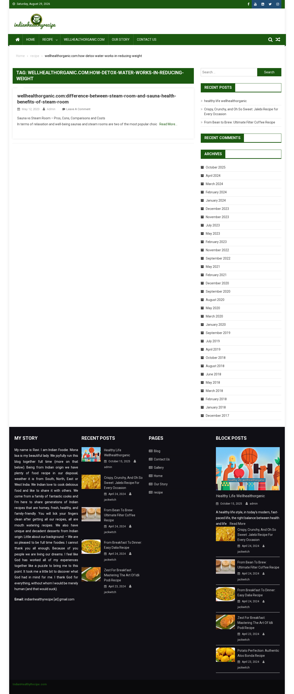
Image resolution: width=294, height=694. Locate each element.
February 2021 (216, 275)
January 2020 (216, 324)
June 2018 (213, 374)
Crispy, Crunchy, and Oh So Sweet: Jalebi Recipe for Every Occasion (123, 483)
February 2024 (216, 192)
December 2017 (217, 415)
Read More (238, 523)
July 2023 (213, 225)
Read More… (168, 124)
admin (51, 109)
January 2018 (216, 407)
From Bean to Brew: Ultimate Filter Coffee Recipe (239, 122)
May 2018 (213, 382)
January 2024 (216, 200)
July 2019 (213, 341)
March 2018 (214, 391)
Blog (157, 451)
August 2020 (215, 300)
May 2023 (213, 233)
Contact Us (146, 39)
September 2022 (218, 258)
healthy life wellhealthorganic (225, 101)
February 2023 (216, 242)
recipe (47, 39)
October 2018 (216, 358)
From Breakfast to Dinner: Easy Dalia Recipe (123, 545)
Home (30, 39)
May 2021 (213, 266)
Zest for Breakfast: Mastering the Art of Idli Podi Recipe (121, 575)
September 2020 (218, 291)
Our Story (121, 39)
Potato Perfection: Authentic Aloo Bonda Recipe (258, 653)
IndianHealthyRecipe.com (30, 684)
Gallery (159, 467)
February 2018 (216, 399)
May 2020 (213, 308)
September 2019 (218, 333)
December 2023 (217, 209)
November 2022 (217, 250)
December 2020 (217, 283)
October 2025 (216, 167)
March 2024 (214, 184)
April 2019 (213, 349)
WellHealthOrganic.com (84, 39)
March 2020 (214, 316)
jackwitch (110, 499)
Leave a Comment (78, 109)
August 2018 (215, 366)
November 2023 (217, 217)
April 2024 (213, 175)
